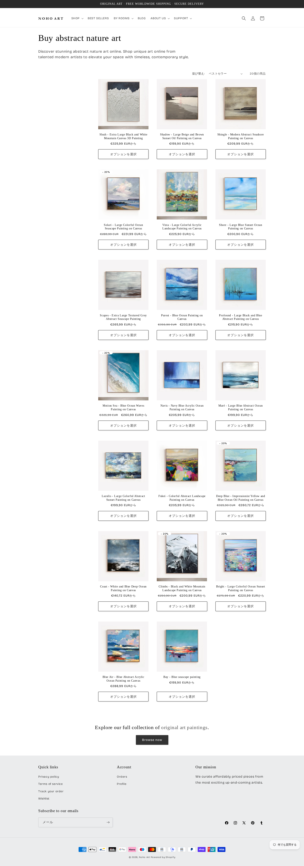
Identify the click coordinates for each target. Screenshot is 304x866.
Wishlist (43, 798)
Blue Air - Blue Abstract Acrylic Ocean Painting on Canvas (123, 678)
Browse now (152, 740)
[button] (77, 18)
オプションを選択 (123, 154)
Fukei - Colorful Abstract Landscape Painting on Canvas (182, 498)
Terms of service (50, 784)
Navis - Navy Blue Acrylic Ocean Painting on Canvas (182, 407)
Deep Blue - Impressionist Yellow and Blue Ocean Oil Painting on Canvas (240, 498)
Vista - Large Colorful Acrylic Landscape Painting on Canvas (182, 226)
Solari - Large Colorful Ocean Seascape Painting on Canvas (123, 226)
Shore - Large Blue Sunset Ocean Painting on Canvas (240, 226)
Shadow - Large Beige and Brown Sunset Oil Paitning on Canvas (182, 136)
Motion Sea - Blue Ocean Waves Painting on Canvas (123, 407)
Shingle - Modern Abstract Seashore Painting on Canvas (240, 136)
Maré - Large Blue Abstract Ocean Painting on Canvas (240, 407)
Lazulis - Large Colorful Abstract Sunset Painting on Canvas (123, 498)
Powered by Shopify (163, 857)
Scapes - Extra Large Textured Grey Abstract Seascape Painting (123, 317)
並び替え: (198, 73)
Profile (121, 784)
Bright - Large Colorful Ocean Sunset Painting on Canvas (240, 588)
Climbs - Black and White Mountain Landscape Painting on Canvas (182, 588)
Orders (122, 776)
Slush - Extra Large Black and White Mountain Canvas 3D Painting (123, 136)
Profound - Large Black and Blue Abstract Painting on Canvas (240, 317)
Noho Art (144, 857)
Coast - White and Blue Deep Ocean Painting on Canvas (123, 588)
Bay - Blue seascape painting (182, 677)
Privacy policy (48, 776)
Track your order (51, 791)
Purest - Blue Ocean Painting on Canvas (182, 317)
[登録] (108, 822)
